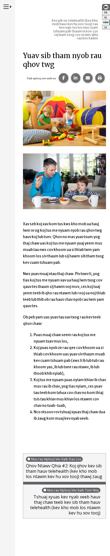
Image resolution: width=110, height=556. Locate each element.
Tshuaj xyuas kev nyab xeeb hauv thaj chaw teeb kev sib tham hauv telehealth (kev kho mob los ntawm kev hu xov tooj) (65, 502)
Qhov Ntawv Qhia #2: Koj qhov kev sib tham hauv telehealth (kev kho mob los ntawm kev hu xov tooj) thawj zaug (64, 468)
